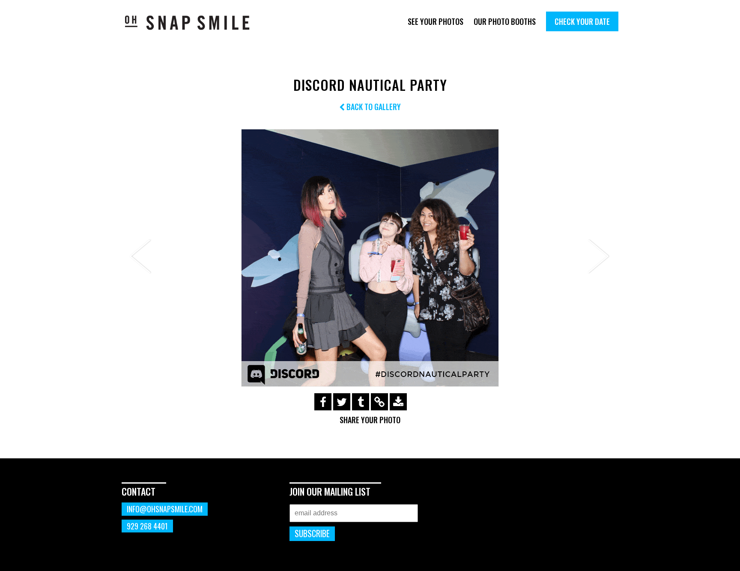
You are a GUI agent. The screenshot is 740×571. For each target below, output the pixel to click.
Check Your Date (582, 21)
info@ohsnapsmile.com (165, 508)
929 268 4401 (147, 526)
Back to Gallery (373, 106)
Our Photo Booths (505, 21)
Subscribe (312, 533)
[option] (370, 258)
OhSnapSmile (193, 22)
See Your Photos (435, 21)
